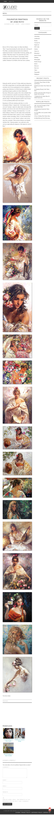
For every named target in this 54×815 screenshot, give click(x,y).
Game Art (36, 51)
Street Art (36, 68)
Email (5, 786)
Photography (37, 59)
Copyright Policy (36, 812)
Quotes (35, 63)
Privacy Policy (25, 812)
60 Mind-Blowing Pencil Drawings (42, 118)
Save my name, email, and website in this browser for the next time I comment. (16, 800)
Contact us (46, 812)
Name (5, 780)
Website (5, 792)
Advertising (36, 36)
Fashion (36, 49)
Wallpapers (36, 74)
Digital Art (36, 44)
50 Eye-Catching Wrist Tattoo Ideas (42, 116)
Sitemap (18, 812)
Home (5, 1)
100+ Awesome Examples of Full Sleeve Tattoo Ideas (41, 106)
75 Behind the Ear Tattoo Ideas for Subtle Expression (42, 96)
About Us (11, 1)
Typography (37, 72)
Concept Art (37, 42)
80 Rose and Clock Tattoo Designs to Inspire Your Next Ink (42, 93)
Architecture (37, 38)
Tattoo (35, 70)
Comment (6, 767)
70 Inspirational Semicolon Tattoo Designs (41, 109)
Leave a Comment (25, 24)
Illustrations (36, 53)
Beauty (35, 40)
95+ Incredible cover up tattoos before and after (42, 113)
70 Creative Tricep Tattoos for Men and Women (42, 82)
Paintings (5, 701)
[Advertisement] (17, 35)
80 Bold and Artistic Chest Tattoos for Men (42, 86)
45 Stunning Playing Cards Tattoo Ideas (41, 89)
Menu (5, 13)
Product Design (37, 61)
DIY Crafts (36, 47)
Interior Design (37, 55)
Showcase (36, 66)
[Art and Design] (10, 7)
